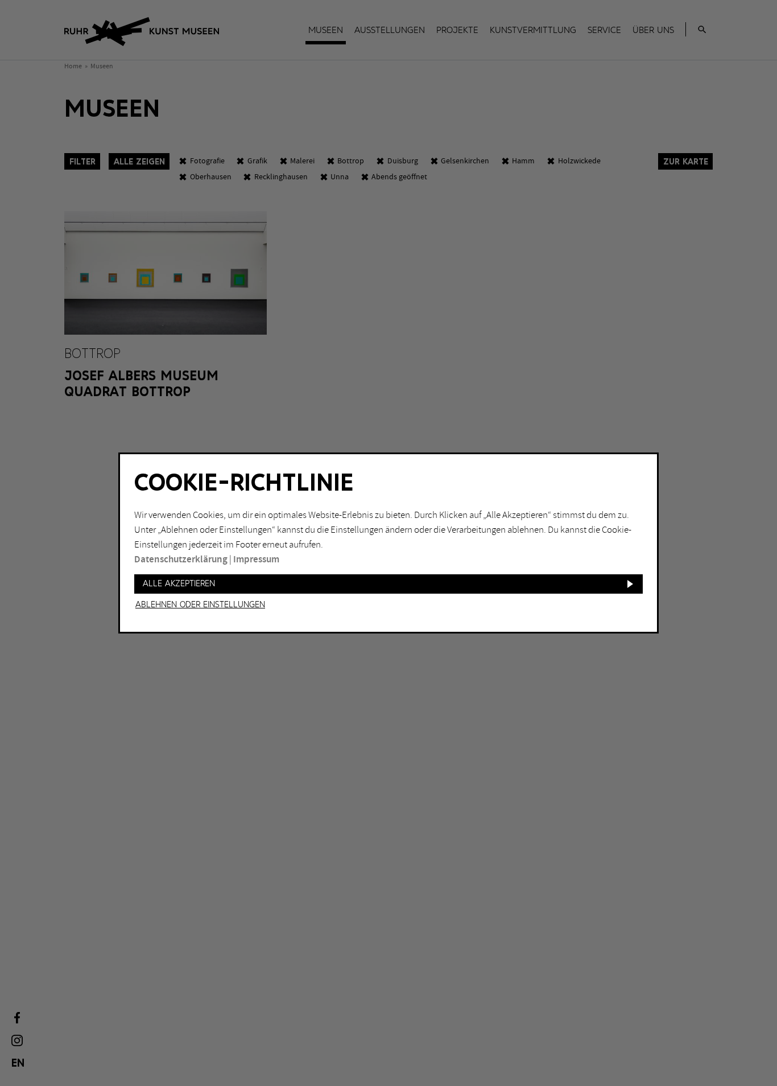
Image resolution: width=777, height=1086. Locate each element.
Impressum (256, 559)
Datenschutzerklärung (181, 559)
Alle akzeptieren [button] (179, 583)
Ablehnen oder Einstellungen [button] (200, 605)
